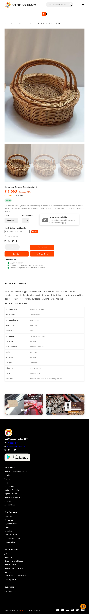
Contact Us (9, 520)
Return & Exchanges (12, 538)
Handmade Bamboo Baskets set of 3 (47, 24)
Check (34, 232)
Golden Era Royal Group (14, 561)
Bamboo (13, 24)
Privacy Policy (10, 542)
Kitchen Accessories (25, 24)
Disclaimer (9, 531)
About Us (8, 516)
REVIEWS (24, 283)
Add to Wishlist (13, 236)
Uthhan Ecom (22, 610)
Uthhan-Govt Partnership (14, 497)
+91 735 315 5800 (13, 443)
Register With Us (11, 524)
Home (6, 24)
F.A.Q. (7, 527)
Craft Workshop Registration (15, 576)
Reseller (8, 475)
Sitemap (8, 501)
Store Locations (10, 591)
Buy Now (16, 254)
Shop (6, 482)
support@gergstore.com (16, 446)
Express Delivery (11, 494)
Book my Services (11, 579)
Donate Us (9, 557)
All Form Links (10, 505)
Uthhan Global (10, 565)
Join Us (7, 553)
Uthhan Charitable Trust (14, 568)
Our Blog (8, 572)
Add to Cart (42, 247)
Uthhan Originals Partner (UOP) (17, 471)
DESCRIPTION (10, 283)
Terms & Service (11, 535)
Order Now (43, 254)
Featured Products (12, 490)
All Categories (10, 486)
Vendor (7, 479)
